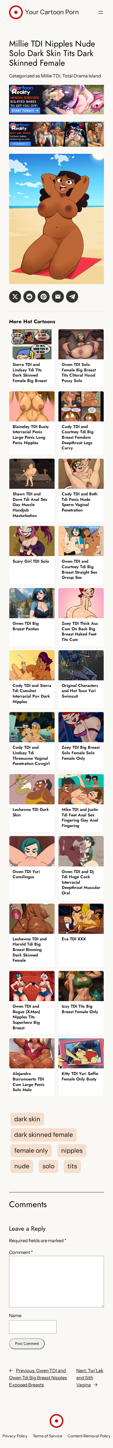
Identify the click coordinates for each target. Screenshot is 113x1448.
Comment (21, 1252)
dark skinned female (43, 1134)
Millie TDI (50, 76)
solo (48, 1166)
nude (21, 1166)
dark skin (27, 1119)
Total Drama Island (81, 76)
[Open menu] (100, 12)
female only (31, 1150)
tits (72, 1166)
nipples (72, 1150)
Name (15, 1315)
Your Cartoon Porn (52, 12)
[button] (15, 297)
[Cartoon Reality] (56, 112)
